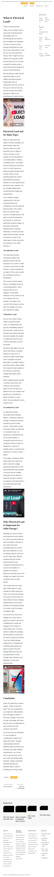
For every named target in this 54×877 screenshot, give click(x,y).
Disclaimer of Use (39, 5)
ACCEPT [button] (32, 3)
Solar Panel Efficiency (44, 839)
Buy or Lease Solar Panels (45, 850)
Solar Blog (32, 5)
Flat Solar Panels (45, 815)
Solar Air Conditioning (20, 786)
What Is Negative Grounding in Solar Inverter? (20, 819)
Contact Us (46, 5)
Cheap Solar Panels (45, 854)
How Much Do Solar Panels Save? (45, 844)
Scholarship (44, 858)
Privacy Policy (31, 853)
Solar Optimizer (8, 785)
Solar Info (25, 5)
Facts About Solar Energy (46, 834)
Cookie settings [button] (24, 3)
